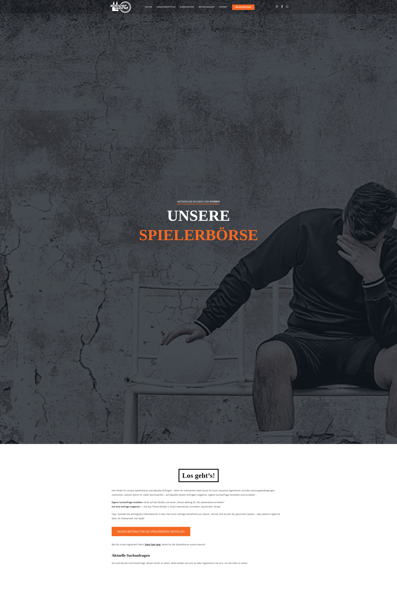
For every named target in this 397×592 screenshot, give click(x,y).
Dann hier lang (153, 544)
